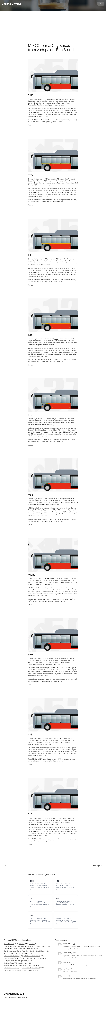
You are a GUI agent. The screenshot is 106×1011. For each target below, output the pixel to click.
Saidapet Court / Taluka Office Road (17, 963)
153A (74, 953)
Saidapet (42, 958)
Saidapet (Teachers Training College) (18, 961)
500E (32, 881)
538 (30, 734)
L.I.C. (18, 953)
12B (30, 335)
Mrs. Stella (66, 969)
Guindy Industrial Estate (39, 951)
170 (31, 898)
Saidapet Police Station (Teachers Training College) (22, 965)
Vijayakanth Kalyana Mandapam (26, 970)
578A (31, 175)
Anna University (11, 944)
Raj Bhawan (30, 958)
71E (70, 962)
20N (31, 915)
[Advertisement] (53, 27)
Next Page (97, 866)
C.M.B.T (33, 944)
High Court (9, 953)
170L (57, 915)
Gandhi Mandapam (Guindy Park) (16, 951)
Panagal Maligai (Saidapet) (14, 958)
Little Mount (27, 953)
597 (74, 944)
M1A (57, 898)
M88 (30, 494)
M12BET (32, 574)
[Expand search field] (100, 4)
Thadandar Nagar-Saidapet (33, 968)
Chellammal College (26, 946)
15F (30, 255)
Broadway (23, 944)
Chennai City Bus (11, 3)
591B (30, 95)
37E (30, 414)
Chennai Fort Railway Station (15, 949)
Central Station (11, 946)
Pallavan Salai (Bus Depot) (34, 956)
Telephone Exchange (13, 968)
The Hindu (9, 970)
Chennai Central (43, 946)
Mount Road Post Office (13, 956)
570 (69, 976)
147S (57, 881)
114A (72, 969)
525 (30, 814)
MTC (57, 99)
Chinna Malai (32, 949)
